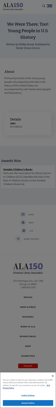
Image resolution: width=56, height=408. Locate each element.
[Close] (53, 376)
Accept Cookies (28, 403)
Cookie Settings (28, 395)
